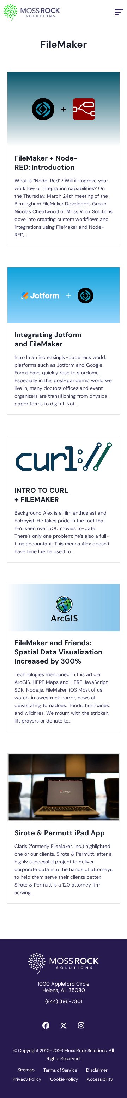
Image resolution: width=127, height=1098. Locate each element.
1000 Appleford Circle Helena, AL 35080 (63, 987)
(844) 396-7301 (63, 1001)
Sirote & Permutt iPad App (59, 832)
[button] (46, 1026)
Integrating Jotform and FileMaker (48, 339)
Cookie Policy (64, 1079)
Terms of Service (60, 1070)
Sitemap (26, 1070)
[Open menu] (119, 12)
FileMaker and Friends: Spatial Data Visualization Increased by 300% (58, 652)
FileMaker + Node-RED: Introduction (46, 162)
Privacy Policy (27, 1079)
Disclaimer (97, 1070)
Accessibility (100, 1079)
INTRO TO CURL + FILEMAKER (41, 495)
